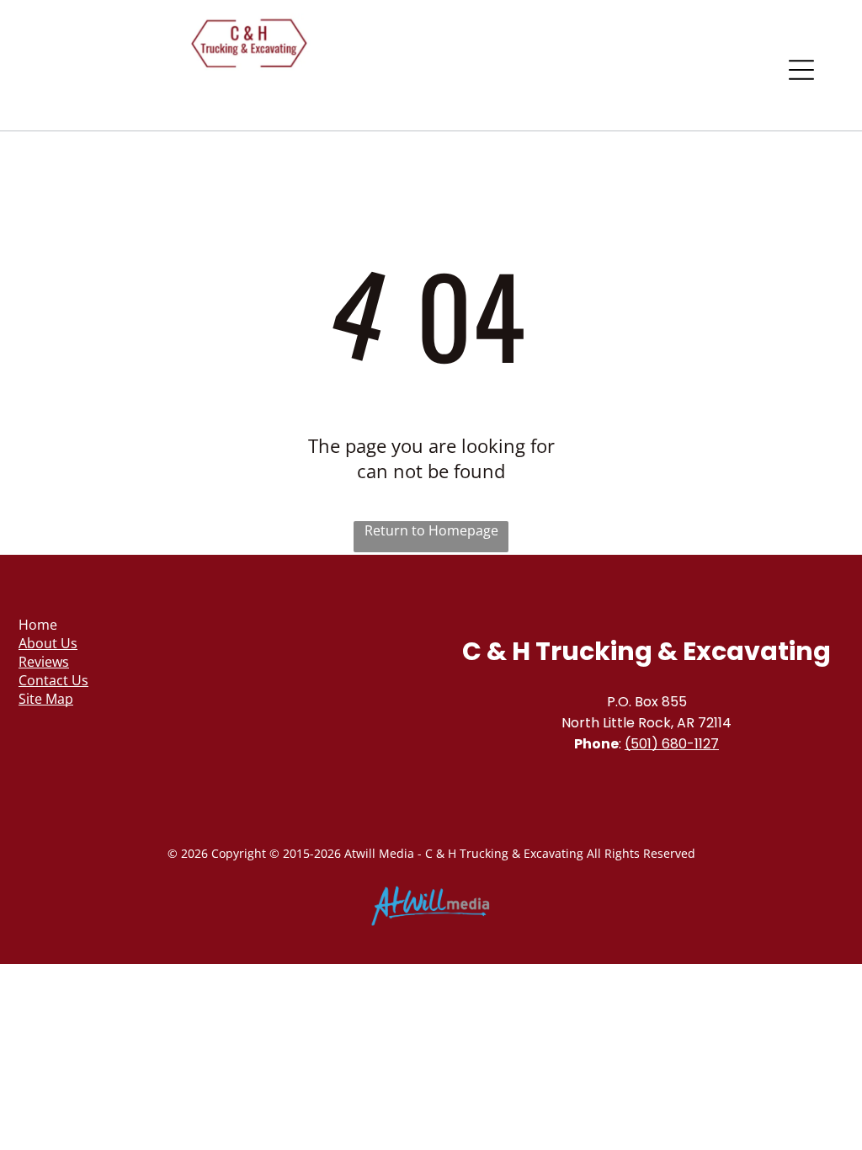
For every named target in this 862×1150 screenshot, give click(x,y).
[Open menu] (801, 70)
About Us (48, 643)
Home (38, 624)
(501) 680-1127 (672, 743)
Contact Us (53, 680)
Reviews (44, 661)
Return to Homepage (431, 530)
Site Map (46, 698)
